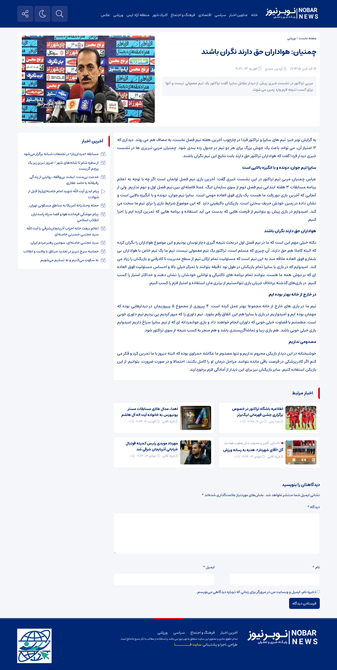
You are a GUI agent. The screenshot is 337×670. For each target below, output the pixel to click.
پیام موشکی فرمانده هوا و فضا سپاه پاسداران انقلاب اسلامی (65, 217)
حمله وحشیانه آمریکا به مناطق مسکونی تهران (64, 205)
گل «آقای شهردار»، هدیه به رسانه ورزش (253, 450)
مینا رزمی (274, 421)
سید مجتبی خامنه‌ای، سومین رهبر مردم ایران (64, 242)
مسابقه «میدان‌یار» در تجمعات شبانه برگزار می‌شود (61, 154)
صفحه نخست (307, 38)
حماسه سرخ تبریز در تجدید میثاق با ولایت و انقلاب (61, 251)
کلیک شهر (160, 15)
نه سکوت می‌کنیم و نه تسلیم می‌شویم (69, 260)
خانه (254, 15)
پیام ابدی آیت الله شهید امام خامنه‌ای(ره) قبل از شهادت (63, 194)
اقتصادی (204, 15)
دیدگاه (313, 507)
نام (316, 567)
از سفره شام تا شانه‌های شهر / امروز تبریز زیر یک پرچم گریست (63, 165)
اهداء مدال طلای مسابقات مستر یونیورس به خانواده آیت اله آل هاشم (149, 412)
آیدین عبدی (274, 68)
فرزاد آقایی (168, 421)
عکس (105, 15)
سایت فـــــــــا (187, 644)
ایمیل (209, 567)
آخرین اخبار (229, 632)
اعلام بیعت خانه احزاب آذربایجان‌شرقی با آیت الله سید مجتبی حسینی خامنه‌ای (63, 231)
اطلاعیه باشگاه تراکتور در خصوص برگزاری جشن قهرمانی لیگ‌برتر (257, 412)
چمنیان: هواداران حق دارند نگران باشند (258, 52)
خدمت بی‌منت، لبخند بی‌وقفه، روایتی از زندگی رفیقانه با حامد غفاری (64, 180)
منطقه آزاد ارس (138, 15)
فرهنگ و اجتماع (183, 15)
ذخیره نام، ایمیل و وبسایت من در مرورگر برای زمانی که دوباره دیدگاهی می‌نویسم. (256, 592)
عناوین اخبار (238, 15)
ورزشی (118, 15)
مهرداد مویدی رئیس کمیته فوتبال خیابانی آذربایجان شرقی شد (152, 446)
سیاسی (220, 15)
